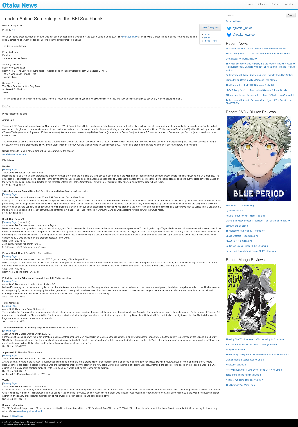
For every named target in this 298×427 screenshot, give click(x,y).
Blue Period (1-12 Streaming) (240, 205)
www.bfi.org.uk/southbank (29, 411)
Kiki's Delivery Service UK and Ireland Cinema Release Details (256, 90)
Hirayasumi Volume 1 (236, 349)
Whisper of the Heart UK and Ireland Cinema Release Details (256, 48)
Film (214, 40)
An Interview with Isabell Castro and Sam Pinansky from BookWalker (259, 74)
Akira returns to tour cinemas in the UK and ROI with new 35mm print (260, 95)
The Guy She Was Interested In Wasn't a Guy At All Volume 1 (256, 339)
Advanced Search (234, 21)
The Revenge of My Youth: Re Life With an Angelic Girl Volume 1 (257, 354)
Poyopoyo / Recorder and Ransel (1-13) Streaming (251, 250)
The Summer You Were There (240, 384)
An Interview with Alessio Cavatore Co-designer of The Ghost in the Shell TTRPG (259, 102)
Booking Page (10, 169)
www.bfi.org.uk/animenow (14, 153)
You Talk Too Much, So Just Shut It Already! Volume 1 (252, 344)
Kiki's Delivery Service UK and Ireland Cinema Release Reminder (258, 53)
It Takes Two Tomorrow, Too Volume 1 (244, 379)
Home (250, 4)
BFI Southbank (129, 36)
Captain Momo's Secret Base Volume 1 (245, 359)
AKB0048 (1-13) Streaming (239, 240)
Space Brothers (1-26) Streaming (242, 235)
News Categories (210, 27)
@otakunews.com (245, 34)
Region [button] (275, 4)
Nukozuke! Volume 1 (236, 364)
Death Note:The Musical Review (241, 58)
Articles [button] (261, 4)
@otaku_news (242, 28)
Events (207, 37)
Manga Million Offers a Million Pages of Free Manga (251, 79)
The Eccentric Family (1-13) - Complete (245, 230)
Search (291, 15)
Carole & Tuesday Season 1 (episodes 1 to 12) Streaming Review (258, 220)
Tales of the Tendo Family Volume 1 (243, 374)
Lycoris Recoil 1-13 (235, 210)
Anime (207, 34)
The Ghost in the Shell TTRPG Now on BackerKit (250, 84)
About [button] (288, 4)
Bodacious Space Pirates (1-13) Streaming (247, 245)
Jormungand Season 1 (237, 225)
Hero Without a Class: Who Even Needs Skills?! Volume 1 (254, 369)
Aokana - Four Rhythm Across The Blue (245, 215)
